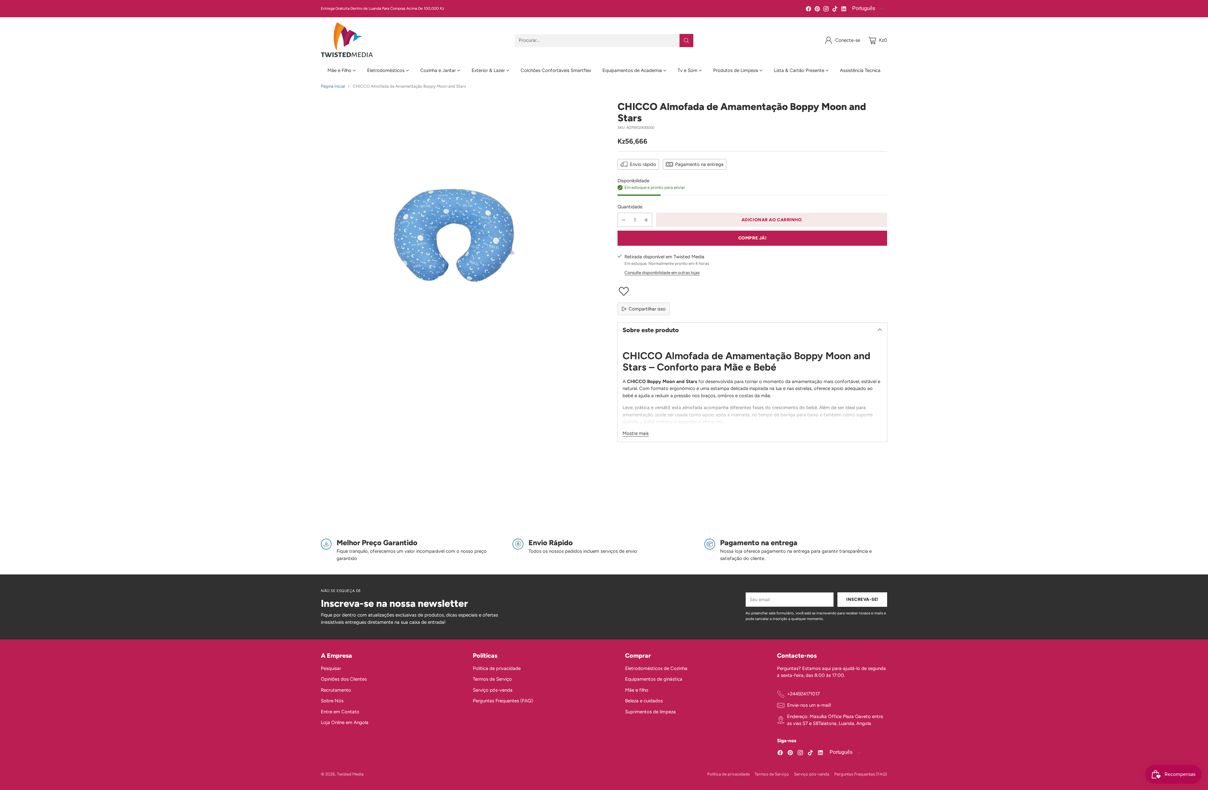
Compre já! (752, 237)
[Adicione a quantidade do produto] (646, 220)
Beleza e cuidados (644, 701)
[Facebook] (808, 10)
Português (863, 8)
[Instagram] (826, 10)
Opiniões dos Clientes (344, 679)
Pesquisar (331, 668)
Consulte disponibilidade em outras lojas (662, 272)
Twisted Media (350, 773)
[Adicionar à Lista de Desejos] (752, 291)
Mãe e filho (636, 690)
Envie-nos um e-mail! (809, 705)
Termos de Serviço (492, 679)
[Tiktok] (835, 10)
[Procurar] (686, 40)
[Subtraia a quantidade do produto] (623, 220)
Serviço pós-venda (492, 690)
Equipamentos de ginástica (653, 679)
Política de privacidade (497, 668)
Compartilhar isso (647, 309)
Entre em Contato (340, 712)
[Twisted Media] (347, 40)
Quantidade (630, 207)
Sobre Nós (332, 701)
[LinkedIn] (844, 10)
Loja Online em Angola (344, 722)
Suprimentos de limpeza (650, 712)
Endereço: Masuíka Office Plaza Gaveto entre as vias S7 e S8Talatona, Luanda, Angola (835, 720)
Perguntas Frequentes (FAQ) (503, 701)
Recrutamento (336, 690)
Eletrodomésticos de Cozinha (656, 668)
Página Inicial (333, 86)
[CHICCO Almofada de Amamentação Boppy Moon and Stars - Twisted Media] (455, 235)
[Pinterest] (817, 10)
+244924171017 (803, 694)
